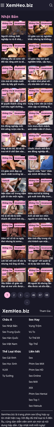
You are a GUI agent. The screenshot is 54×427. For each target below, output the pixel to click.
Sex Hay (34, 319)
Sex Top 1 (34, 399)
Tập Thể (33, 344)
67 (40, 295)
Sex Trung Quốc (11, 332)
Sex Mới (33, 381)
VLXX (5, 369)
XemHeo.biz (19, 5)
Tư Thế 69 (34, 338)
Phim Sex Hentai (38, 393)
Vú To (32, 332)
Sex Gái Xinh (9, 357)
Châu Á (7, 319)
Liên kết (34, 351)
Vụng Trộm (35, 326)
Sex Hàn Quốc (10, 338)
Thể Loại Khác (11, 351)
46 (33, 295)
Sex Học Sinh (9, 363)
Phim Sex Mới (36, 363)
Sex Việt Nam (9, 344)
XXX (31, 387)
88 (46, 295)
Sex (31, 357)
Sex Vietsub (35, 405)
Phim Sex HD (36, 369)
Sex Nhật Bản (9, 326)
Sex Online (35, 375)
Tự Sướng (7, 375)
